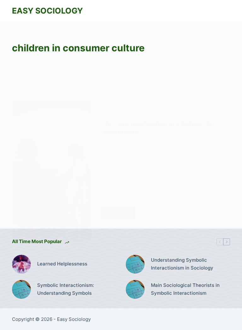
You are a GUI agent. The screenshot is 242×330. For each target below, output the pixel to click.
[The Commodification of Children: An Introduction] (51, 170)
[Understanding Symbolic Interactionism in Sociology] (135, 264)
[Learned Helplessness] (21, 264)
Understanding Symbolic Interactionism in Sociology (182, 264)
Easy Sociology (47, 10)
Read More (120, 214)
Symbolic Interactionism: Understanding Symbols (65, 289)
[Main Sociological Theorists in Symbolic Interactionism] (135, 289)
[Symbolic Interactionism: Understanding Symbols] (21, 289)
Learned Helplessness (62, 264)
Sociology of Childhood (127, 111)
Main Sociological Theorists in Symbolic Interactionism (185, 289)
